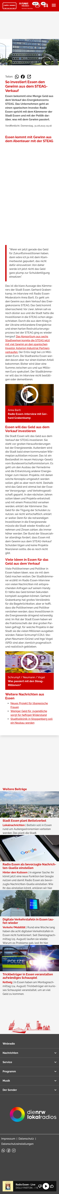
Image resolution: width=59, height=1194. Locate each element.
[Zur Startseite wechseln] (9, 5)
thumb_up (52, 1186)
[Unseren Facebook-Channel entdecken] (8, 1150)
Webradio (9, 1043)
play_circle (46, 1186)
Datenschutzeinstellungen (17, 1143)
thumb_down (40, 1186)
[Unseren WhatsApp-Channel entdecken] (3, 1150)
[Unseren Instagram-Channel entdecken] (14, 1150)
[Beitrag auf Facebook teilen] (23, 77)
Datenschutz (26, 1138)
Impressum (8, 1138)
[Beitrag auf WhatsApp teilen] (17, 77)
